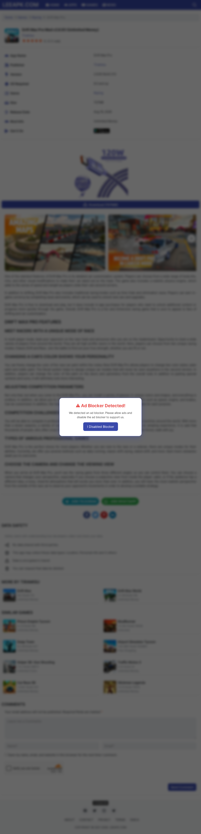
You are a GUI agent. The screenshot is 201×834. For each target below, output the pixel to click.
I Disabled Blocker (100, 427)
